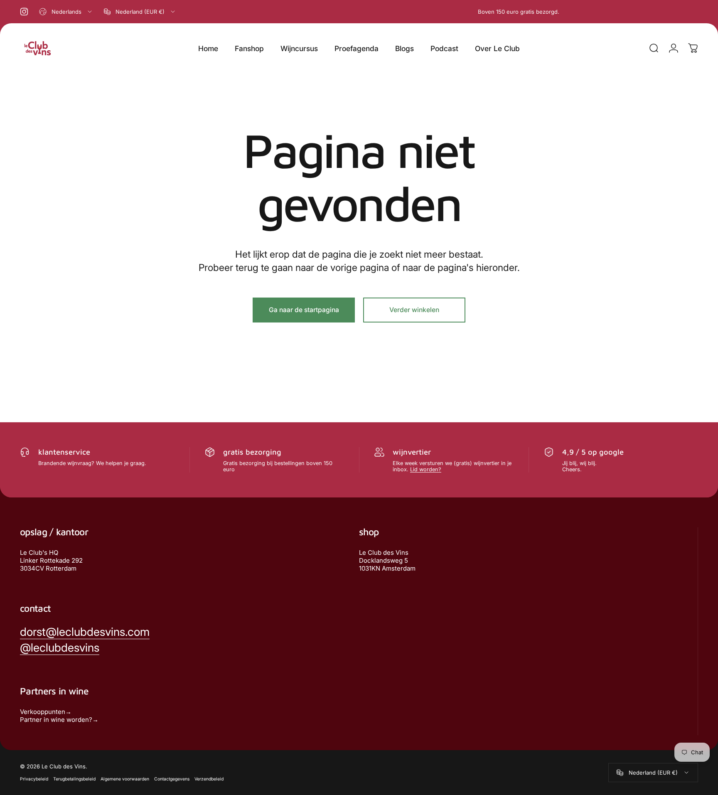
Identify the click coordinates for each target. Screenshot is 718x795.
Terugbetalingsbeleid (74, 779)
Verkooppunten (42, 712)
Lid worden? (425, 469)
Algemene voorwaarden (125, 779)
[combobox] (66, 11)
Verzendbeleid (209, 779)
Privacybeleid (34, 779)
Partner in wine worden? (56, 720)
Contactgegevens (171, 779)
